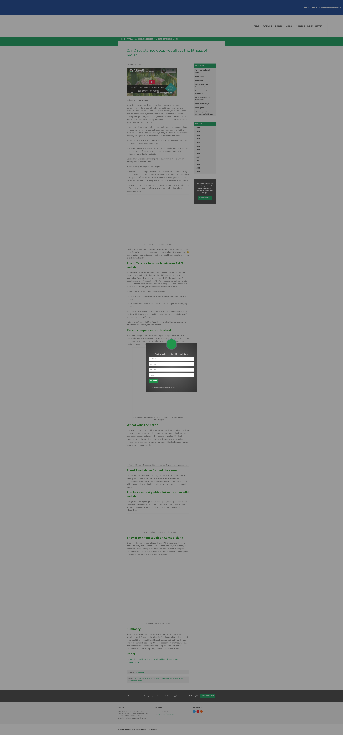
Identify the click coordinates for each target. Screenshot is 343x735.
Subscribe (153, 381)
